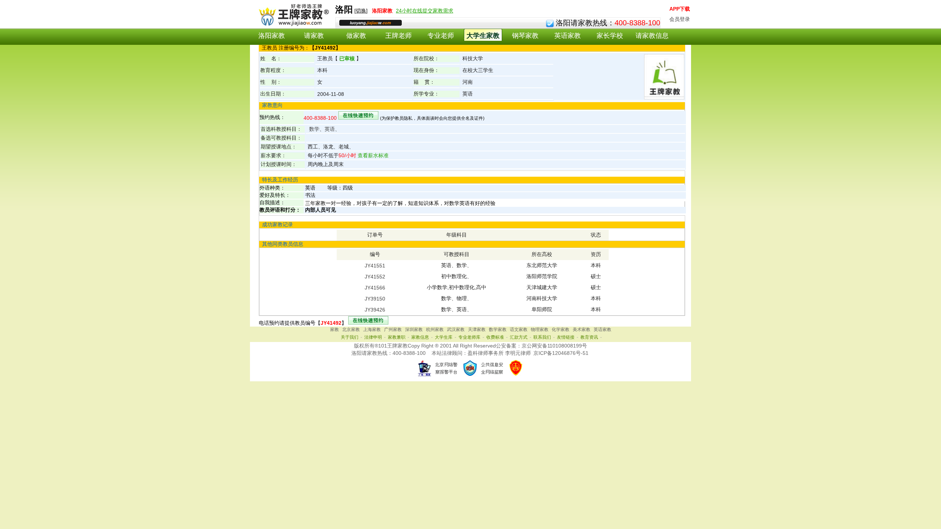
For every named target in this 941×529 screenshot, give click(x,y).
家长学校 (610, 35)
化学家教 (560, 329)
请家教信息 (652, 35)
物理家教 (539, 329)
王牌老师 (398, 35)
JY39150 (375, 299)
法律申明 (373, 337)
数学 (314, 129)
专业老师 (440, 35)
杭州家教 (435, 329)
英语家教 (567, 35)
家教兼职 (396, 337)
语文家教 (518, 329)
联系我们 (542, 337)
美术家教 (581, 329)
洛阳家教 (271, 35)
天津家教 (477, 329)
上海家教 (372, 329)
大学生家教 (483, 35)
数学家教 (498, 329)
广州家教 (393, 329)
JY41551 (375, 266)
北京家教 (351, 329)
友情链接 (566, 337)
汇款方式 (518, 337)
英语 (330, 129)
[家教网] (292, 24)
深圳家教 (414, 329)
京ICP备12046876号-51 (560, 353)
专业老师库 (469, 337)
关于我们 (349, 337)
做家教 (356, 35)
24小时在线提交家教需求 (424, 11)
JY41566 (375, 288)
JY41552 (375, 277)
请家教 (314, 35)
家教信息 (420, 337)
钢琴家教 (525, 35)
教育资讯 (589, 337)
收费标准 (495, 337)
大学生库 (443, 337)
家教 (334, 329)
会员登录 (679, 19)
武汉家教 (456, 329)
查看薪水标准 (372, 155)
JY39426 (375, 310)
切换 (361, 11)
